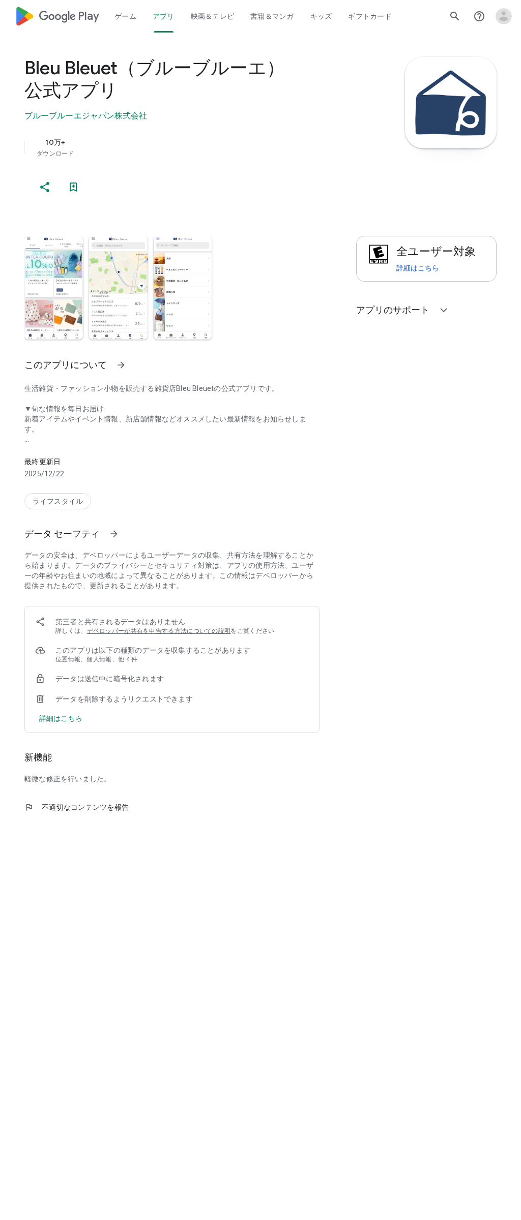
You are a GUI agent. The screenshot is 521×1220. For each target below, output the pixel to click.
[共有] (45, 187)
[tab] (125, 16)
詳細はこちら (417, 267)
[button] (53, 288)
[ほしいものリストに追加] (73, 187)
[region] (186, 147)
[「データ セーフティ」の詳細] (114, 534)
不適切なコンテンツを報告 (76, 807)
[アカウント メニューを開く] (503, 16)
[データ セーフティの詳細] (60, 718)
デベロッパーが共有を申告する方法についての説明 (159, 630)
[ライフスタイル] (57, 501)
